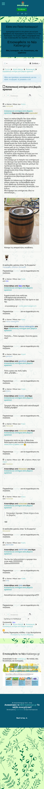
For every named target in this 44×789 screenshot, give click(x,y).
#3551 (23, 424)
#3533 (23, 104)
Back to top (20, 718)
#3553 (23, 496)
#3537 (23, 319)
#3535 (23, 279)
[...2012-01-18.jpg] (21, 221)
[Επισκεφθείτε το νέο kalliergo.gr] (22, 675)
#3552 (5, 462)
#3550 (23, 389)
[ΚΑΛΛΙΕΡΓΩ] (22, 4)
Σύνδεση (17, 271)
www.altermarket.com (28, 306)
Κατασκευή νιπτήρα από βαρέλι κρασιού (18, 112)
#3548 (23, 354)
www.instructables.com (13, 444)
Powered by (15, 635)
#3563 (23, 543)
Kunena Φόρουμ (27, 635)
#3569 (23, 578)
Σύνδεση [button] (21, 9)
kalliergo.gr (21, 659)
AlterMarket (20, 709)
